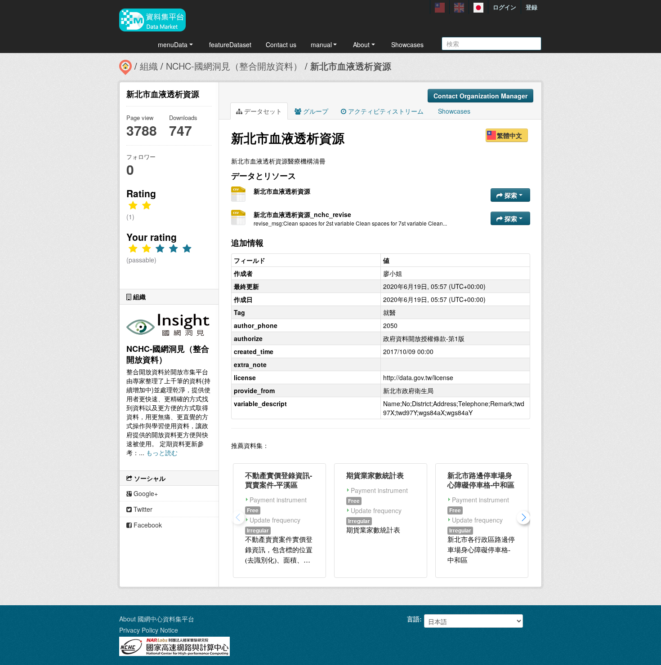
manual (321, 44)
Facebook (147, 524)
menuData (173, 44)
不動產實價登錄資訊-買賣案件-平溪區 (278, 480)
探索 (511, 195)
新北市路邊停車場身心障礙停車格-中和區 (480, 480)
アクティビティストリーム (385, 110)
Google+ (145, 493)
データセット (262, 110)
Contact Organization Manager (480, 95)
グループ (314, 110)
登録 (531, 7)
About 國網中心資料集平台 (156, 618)
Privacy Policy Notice (148, 629)
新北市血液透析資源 (350, 65)
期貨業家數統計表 (375, 475)
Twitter (142, 509)
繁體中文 (509, 135)
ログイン (504, 7)
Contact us (281, 44)
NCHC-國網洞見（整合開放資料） (234, 65)
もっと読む (162, 452)
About (361, 44)
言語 (413, 618)
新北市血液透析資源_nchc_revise (302, 214)
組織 (149, 65)
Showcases (407, 44)
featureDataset (230, 44)
